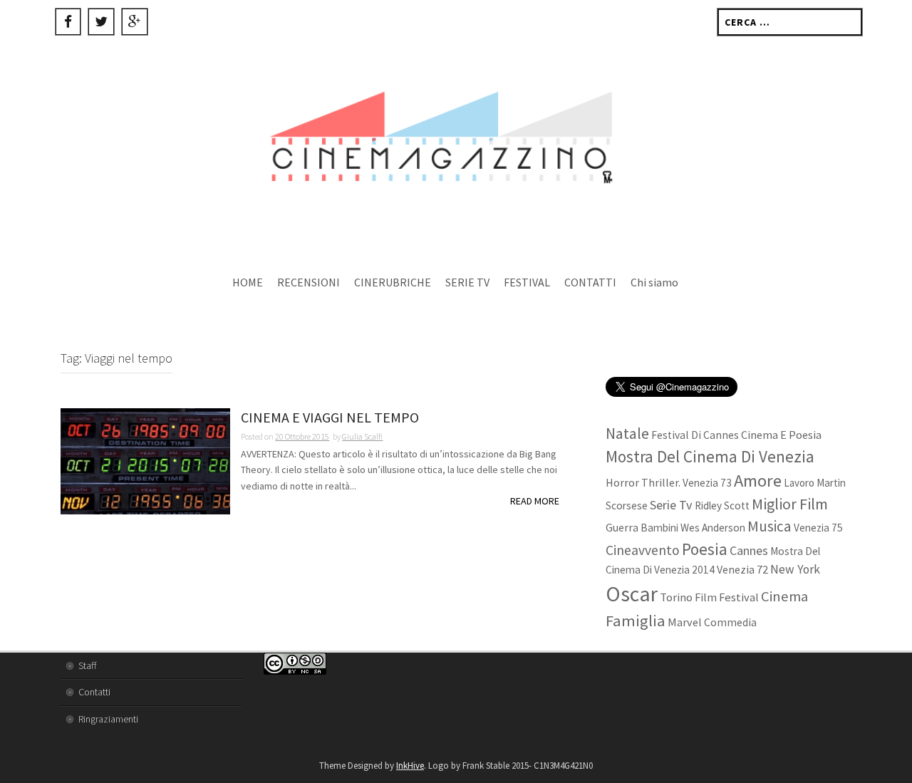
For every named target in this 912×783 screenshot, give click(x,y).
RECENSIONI (308, 282)
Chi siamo (654, 282)
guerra (622, 527)
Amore (758, 481)
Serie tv (671, 505)
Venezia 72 (742, 569)
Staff (87, 665)
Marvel (685, 622)
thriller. (660, 482)
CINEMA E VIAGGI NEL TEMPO (330, 418)
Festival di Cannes (695, 435)
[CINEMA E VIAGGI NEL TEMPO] (145, 460)
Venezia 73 (707, 482)
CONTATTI (590, 282)
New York (795, 569)
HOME (247, 282)
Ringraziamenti (108, 718)
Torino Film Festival (709, 597)
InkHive (410, 765)
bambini (659, 527)
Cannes (749, 550)
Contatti (94, 691)
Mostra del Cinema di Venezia (710, 456)
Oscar (632, 593)
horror (622, 482)
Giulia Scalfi (362, 436)
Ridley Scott (722, 505)
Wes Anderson (712, 527)
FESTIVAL (527, 282)
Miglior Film (790, 504)
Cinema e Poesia (781, 434)
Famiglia (635, 621)
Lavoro (799, 482)
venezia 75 (818, 527)
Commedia (730, 622)
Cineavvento (643, 550)
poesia (704, 549)
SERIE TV (467, 282)
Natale (627, 433)
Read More (534, 500)
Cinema (784, 596)
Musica (769, 526)
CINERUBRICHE (392, 282)
